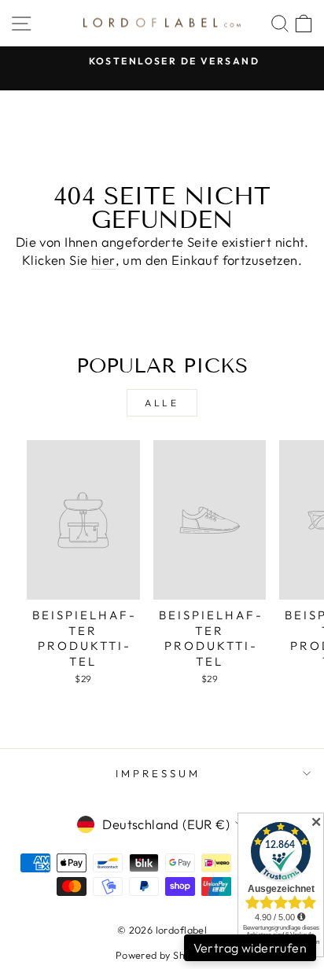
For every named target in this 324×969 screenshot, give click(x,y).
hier (103, 259)
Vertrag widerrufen (250, 948)
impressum (158, 773)
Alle (162, 403)
